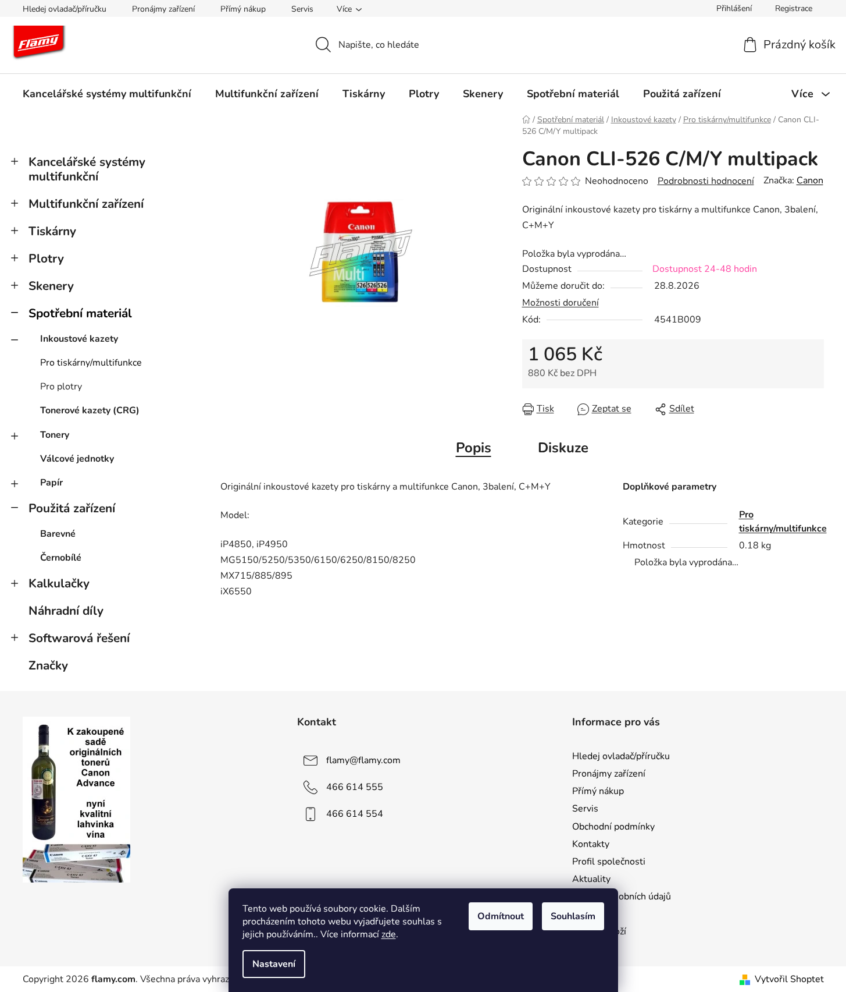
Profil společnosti (608, 861)
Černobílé (60, 557)
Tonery (54, 434)
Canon (810, 180)
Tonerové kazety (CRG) (90, 410)
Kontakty (590, 844)
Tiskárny (52, 231)
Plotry (46, 258)
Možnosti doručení (560, 302)
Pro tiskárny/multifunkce (91, 362)
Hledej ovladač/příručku (64, 9)
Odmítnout (500, 916)
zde (388, 934)
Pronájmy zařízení (163, 9)
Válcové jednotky (77, 458)
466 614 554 (354, 813)
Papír (51, 482)
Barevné (58, 533)
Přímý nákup (243, 9)
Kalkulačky (59, 583)
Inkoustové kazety (79, 338)
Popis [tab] (473, 447)
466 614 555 (354, 787)
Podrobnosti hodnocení (706, 181)
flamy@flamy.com (363, 760)
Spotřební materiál (80, 313)
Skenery (51, 286)
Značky (48, 665)
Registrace (793, 8)
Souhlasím (573, 916)
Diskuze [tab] (563, 447)
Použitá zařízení (71, 508)
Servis (302, 9)
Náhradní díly (65, 611)
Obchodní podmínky (613, 826)
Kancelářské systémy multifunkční (86, 169)
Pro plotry (61, 386)
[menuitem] (107, 94)
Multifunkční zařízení (86, 204)
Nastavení (273, 964)
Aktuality (591, 879)
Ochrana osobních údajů (621, 896)
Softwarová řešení (79, 638)
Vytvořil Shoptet (789, 979)
